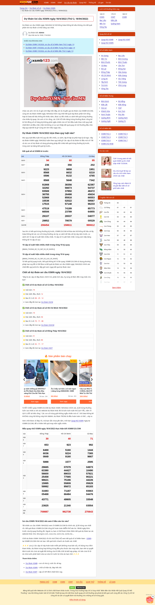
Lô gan (100, 2)
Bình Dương (123, 59)
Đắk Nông (122, 104)
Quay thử (82, 2)
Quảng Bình (105, 118)
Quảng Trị (122, 121)
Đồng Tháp (105, 72)
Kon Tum (121, 111)
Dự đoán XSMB (31, 563)
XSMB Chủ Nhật (107, 144)
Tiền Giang (122, 82)
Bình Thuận (122, 62)
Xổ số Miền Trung (106, 96)
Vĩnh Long (122, 85)
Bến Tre (102, 23)
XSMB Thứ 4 (106, 137)
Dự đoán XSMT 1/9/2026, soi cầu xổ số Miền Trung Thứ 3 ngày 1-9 (50, 48)
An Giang (104, 55)
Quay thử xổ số (105, 34)
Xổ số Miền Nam (106, 50)
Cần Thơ (121, 65)
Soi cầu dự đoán (70, 2)
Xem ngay (37, 402)
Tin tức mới (104, 151)
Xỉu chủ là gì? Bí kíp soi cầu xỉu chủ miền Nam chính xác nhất (122, 173)
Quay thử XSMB (107, 39)
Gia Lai (104, 108)
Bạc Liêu (103, 20)
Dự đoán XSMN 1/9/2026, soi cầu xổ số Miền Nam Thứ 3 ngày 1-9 (50, 44)
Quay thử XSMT (124, 39)
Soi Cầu (79, 582)
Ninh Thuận (105, 114)
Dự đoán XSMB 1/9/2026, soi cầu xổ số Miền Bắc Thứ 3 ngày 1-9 (49, 51)
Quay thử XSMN (77, 420)
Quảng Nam (115, 23)
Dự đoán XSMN (32, 567)
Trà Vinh (104, 85)
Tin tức (108, 2)
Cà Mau (104, 65)
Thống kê (92, 2)
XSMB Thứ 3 (123, 134)
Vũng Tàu (103, 27)
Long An (104, 78)
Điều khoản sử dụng (77, 599)
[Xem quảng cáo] (150, 600)
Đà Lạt (103, 69)
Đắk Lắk (114, 20)
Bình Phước (105, 62)
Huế (119, 108)
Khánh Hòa (105, 111)
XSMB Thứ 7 (123, 140)
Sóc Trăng (122, 78)
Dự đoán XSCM (47, 302)
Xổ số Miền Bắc (105, 128)
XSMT (60, 2)
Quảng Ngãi (106, 121)
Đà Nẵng (121, 101)
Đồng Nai (122, 69)
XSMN (53, 2)
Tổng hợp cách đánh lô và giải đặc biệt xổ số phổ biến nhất (122, 185)
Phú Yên (121, 114)
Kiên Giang (122, 75)
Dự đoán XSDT (47, 348)
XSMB (46, 2)
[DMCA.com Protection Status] (77, 587)
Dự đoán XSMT (31, 572)
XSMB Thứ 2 (106, 134)
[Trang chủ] (29, 2)
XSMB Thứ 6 (106, 140)
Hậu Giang (122, 72)
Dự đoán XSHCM (47, 325)
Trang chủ (44, 582)
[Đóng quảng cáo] (153, 596)
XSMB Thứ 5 (123, 137)
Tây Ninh (104, 82)
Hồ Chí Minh (106, 75)
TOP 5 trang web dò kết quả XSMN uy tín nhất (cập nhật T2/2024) (122, 161)
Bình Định (105, 101)
